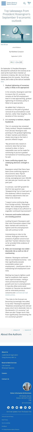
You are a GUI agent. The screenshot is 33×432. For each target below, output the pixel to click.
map (30, 400)
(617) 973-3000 (26, 403)
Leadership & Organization (10, 355)
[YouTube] (16, 408)
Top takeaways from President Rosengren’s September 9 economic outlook (16, 15)
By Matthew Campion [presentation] (16, 52)
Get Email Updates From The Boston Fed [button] (19, 412)
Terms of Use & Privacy (7, 416)
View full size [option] (4, 44)
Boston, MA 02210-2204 (23, 398)
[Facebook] (25, 408)
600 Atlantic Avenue (25, 396)
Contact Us (5, 379)
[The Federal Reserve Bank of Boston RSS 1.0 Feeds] (8, 408)
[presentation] (9, 3)
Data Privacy (5, 420)
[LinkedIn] (12, 408)
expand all (27, 330)
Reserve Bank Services (9, 363)
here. (2, 82)
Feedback (4, 426)
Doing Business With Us (9, 357)
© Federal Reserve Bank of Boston (10, 429)
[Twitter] (20, 408)
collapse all (16, 330)
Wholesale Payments (8, 368)
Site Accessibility (6, 423)
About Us (5, 352)
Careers (4, 373)
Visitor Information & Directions (20, 393)
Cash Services (6, 365)
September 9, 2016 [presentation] (16, 56)
